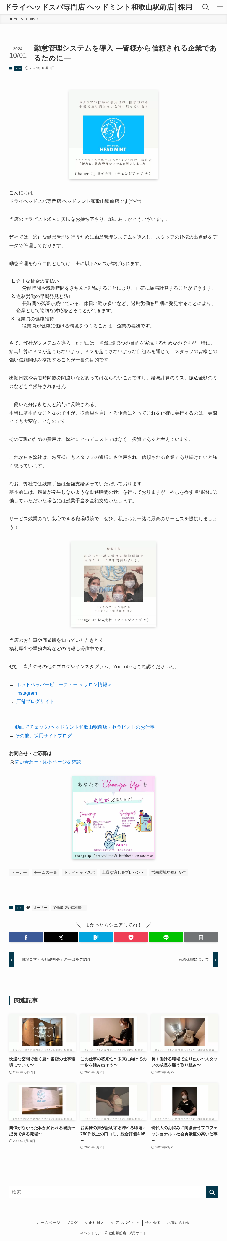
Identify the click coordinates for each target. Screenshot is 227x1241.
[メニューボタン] (220, 7)
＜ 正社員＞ (94, 1222)
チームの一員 (45, 872)
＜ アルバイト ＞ (125, 1222)
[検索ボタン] (206, 7)
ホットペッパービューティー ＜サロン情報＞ (63, 684)
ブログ (72, 1222)
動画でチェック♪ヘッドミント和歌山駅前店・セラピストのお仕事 (85, 727)
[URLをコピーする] (201, 937)
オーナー (19, 872)
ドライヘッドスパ (79, 872)
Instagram (25, 693)
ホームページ (48, 1222)
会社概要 (153, 1222)
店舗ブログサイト (35, 701)
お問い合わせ (178, 1222)
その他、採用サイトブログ (43, 735)
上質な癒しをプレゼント (123, 872)
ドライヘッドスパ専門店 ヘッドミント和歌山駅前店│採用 (98, 7)
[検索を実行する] (212, 1192)
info (18, 68)
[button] (26, 937)
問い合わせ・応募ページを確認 (48, 761)
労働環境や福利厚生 (168, 872)
